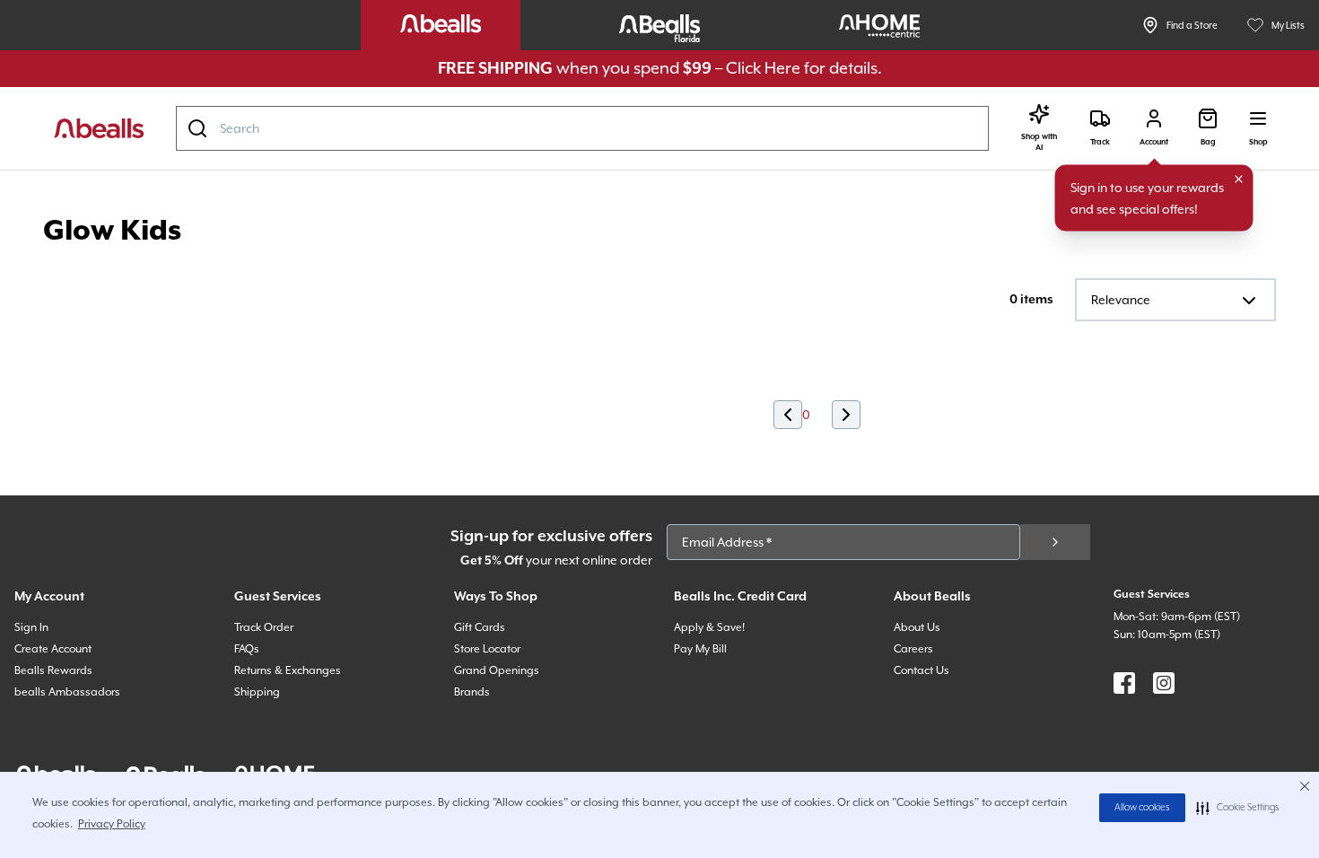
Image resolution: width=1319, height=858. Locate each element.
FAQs (246, 649)
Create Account (53, 649)
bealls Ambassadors (67, 692)
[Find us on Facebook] (1124, 683)
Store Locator (487, 649)
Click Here (763, 67)
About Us (917, 627)
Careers (913, 649)
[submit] (1055, 542)
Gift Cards (479, 627)
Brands (472, 692)
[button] (1237, 807)
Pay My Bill (700, 649)
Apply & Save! (709, 627)
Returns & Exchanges (287, 670)
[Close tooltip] (1239, 179)
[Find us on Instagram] (1164, 683)
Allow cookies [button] (1142, 807)
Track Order (263, 627)
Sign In (31, 627)
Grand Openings (496, 670)
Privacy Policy (111, 824)
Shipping (257, 692)
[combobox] (582, 128)
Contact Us (921, 670)
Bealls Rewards (53, 670)
